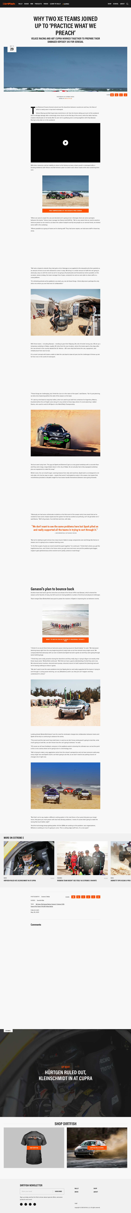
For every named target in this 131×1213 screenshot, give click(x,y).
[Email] (98, 897)
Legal (76, 1203)
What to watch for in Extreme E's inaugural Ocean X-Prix (65, 640)
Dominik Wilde (68, 98)
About (122, 4)
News (5, 878)
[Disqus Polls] (65, 949)
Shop (109, 4)
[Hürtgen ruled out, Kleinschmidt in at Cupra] (29, 858)
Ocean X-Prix (34, 906)
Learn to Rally (55, 4)
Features (59, 878)
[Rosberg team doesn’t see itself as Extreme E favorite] (82, 858)
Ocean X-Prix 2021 (41, 906)
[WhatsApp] (121, 95)
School (115, 4)
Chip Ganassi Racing (46, 904)
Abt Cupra (38, 904)
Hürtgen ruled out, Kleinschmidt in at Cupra (20, 880)
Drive (76, 1192)
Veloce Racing (49, 906)
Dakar (26, 4)
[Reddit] (93, 897)
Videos (46, 4)
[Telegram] (125, 95)
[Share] (112, 95)
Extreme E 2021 (60, 904)
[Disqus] (65, 996)
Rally (20, 4)
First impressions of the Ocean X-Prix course (65, 211)
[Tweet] (116, 95)
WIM (31, 4)
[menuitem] (20, 3)
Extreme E (53, 904)
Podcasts (38, 4)
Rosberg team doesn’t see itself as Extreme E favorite (77, 880)
